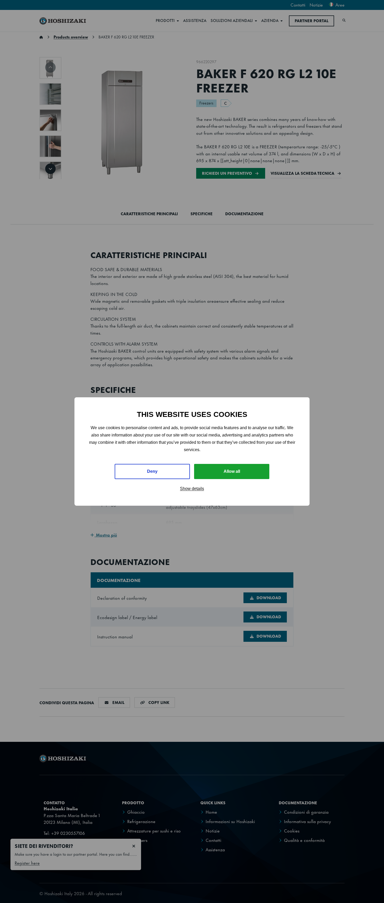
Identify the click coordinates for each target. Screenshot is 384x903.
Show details (192, 488)
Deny (152, 471)
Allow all (232, 471)
